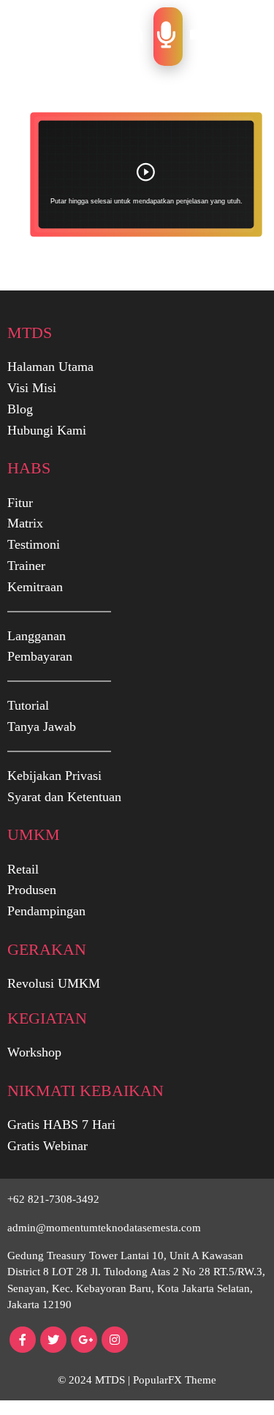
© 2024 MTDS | (95, 1380)
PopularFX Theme (174, 1380)
